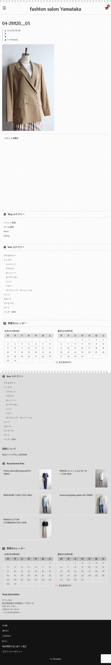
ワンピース (9, 303)
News (6, 231)
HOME (5, 626)
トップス (8, 260)
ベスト (9, 286)
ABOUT (5, 631)
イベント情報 (10, 223)
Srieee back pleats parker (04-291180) (76, 495)
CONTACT (6, 636)
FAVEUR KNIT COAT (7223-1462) (18, 495)
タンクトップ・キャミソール (19, 290)
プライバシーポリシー (12, 652)
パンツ (7, 295)
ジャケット (11, 264)
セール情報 (9, 227)
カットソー (11, 273)
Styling (6, 236)
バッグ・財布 (10, 312)
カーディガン (12, 277)
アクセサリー (10, 255)
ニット (9, 282)
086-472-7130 (8, 606)
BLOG (4, 641)
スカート (8, 299)
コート (7, 308)
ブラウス (10, 269)
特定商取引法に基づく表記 (14, 646)
